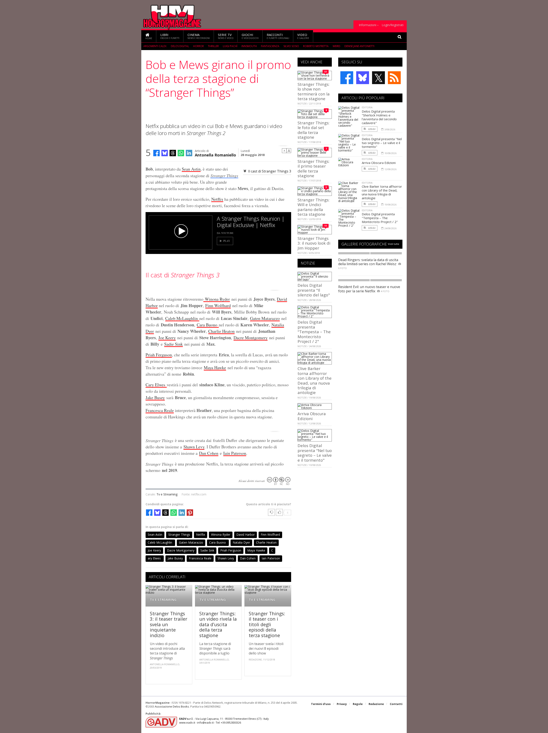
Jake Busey (155, 397)
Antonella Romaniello (215, 154)
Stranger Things (224, 175)
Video (303, 36)
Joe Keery (167, 337)
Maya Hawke (215, 367)
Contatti (396, 704)
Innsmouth (249, 46)
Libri (169, 36)
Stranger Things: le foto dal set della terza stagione (313, 130)
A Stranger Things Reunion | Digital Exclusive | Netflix (250, 222)
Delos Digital (180, 46)
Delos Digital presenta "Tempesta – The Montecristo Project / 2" (314, 331)
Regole (358, 704)
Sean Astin (191, 169)
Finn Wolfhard (218, 305)
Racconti (278, 36)
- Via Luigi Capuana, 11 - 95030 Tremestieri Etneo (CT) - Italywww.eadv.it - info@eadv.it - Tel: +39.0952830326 (224, 720)
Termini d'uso (321, 704)
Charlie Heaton (221, 331)
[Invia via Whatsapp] (181, 153)
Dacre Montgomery (251, 337)
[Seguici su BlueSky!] (362, 77)
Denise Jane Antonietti (359, 46)
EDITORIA (367, 107)
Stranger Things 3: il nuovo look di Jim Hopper (314, 243)
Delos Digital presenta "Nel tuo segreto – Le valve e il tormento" (315, 452)
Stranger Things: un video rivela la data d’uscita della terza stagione (218, 624)
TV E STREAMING (163, 599)
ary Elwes (157, 385)
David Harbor (245, 534)
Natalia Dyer (241, 542)
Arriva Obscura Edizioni (312, 416)
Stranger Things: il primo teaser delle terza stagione (313, 168)
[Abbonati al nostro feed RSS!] (394, 77)
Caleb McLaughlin (182, 318)
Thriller (213, 46)
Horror (198, 46)
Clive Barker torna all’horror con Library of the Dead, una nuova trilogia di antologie (315, 380)
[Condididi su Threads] (172, 153)
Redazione (376, 704)
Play (226, 241)
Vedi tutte (393, 243)
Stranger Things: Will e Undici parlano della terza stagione (313, 207)
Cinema (199, 36)
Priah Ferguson (159, 355)
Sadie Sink (173, 344)
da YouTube (225, 233)
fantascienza (270, 46)
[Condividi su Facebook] (156, 153)
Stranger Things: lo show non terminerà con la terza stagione (314, 91)
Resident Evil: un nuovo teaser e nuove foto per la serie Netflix (369, 288)
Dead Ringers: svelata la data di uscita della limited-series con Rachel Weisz (368, 261)
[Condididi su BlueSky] (164, 153)
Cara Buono (208, 325)
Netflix (217, 199)
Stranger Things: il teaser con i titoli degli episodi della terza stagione (267, 624)
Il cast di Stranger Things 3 (269, 171)
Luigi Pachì (230, 46)
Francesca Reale (160, 410)
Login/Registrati (393, 25)
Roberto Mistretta (316, 46)
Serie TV (226, 36)
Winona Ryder (216, 299)
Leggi (371, 129)
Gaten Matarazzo (265, 318)
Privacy (342, 704)
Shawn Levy (193, 447)
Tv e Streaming (166, 494)
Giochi (250, 36)
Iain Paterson (234, 453)
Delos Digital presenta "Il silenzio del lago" (314, 289)
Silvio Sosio (291, 46)
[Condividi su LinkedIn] (189, 153)
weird (336, 46)
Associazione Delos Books (172, 706)
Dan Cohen (208, 453)
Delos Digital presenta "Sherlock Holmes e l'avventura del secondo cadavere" (379, 117)
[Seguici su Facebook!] (347, 77)
